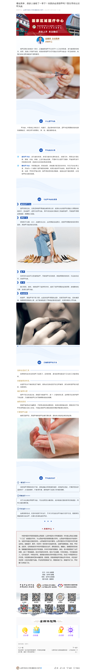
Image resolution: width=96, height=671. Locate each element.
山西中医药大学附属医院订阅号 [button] (33, 10)
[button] (48, 644)
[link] (31, 668)
